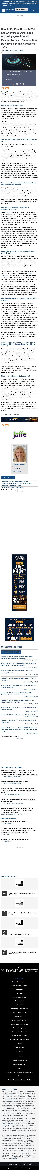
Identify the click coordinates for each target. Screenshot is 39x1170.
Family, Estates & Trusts (19, 1035)
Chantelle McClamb (8, 814)
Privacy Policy (18, 1095)
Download (20, 84)
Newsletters (19, 989)
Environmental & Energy (19, 1031)
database (9, 1098)
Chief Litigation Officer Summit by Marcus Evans (23, 913)
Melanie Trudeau (9, 50)
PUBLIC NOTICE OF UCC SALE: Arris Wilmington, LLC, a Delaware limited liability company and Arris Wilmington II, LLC (19, 729)
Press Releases (19, 993)
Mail (17, 84)
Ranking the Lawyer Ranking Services (13, 821)
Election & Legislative (19, 1028)
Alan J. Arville (6, 803)
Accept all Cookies (8, 9)
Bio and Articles (16, 471)
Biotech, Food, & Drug (19, 1012)
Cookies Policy (6, 5)
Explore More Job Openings (8, 490)
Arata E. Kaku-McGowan (16, 794)
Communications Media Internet (14, 74)
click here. (15, 1158)
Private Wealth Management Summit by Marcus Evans (22, 894)
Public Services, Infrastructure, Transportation (19, 1072)
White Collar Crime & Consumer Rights (19, 1080)
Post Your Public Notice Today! (11, 652)
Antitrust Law (19, 1005)
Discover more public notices (9, 736)
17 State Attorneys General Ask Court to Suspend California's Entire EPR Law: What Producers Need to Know (19, 790)
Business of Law (19, 1016)
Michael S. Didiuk (16, 783)
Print (14, 84)
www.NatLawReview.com (13, 1100)
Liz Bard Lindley (7, 841)
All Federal (9, 79)
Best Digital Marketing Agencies (19, 981)
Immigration (19, 1051)
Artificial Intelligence (19, 1001)
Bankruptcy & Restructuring (19, 1008)
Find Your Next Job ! (8, 478)
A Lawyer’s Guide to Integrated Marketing (15, 839)
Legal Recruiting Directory (19, 985)
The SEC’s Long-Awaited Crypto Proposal (15, 781)
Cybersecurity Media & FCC (19, 1024)
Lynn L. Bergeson (7, 776)
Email (15, 467)
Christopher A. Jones (19, 814)
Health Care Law (19, 1047)
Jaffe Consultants (7, 834)
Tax (19, 1076)
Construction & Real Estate (19, 1020)
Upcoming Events (8, 876)
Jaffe (16, 50)
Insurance (20, 1056)
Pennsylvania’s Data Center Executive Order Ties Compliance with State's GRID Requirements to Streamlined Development (17, 810)
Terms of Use (9, 1095)
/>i (23, 84)
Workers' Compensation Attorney (13, 487)
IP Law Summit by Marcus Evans (20, 934)
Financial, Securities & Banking (19, 1039)
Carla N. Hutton (17, 776)
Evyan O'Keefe (7, 823)
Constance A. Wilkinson (17, 803)
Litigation (19, 1068)
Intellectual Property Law (19, 1060)
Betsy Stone (6, 794)
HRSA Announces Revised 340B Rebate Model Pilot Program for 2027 (18, 800)
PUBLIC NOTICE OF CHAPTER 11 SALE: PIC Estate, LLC (19, 714)
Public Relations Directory (19, 997)
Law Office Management (12, 77)
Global (19, 1043)
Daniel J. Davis (7, 783)
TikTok (28, 130)
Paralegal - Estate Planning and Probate (15, 481)
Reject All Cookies (21, 9)
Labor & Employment (19, 1064)
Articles (22, 50)
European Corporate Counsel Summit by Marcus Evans (22, 952)
